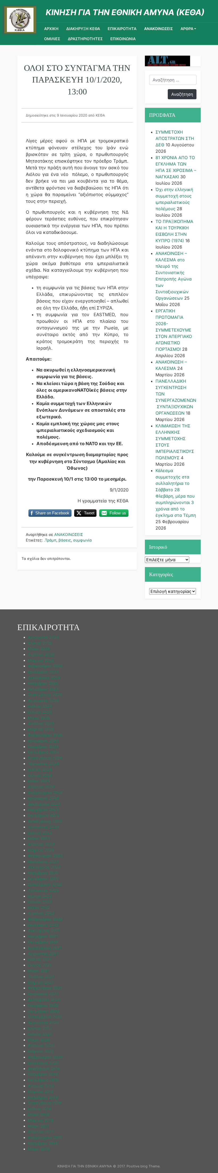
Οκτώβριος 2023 (43, 815)
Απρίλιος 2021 (41, 976)
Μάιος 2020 (39, 1040)
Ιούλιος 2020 (40, 1028)
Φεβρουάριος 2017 (45, 1137)
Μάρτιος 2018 (40, 1120)
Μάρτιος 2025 (41, 729)
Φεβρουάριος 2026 (45, 666)
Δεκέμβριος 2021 (44, 930)
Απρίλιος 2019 (41, 1086)
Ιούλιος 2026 (40, 643)
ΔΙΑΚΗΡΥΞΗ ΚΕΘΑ (83, 28)
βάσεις (64, 540)
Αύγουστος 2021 (43, 953)
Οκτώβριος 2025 (43, 689)
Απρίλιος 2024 (41, 786)
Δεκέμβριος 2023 (44, 804)
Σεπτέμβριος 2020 (45, 1016)
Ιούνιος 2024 (40, 775)
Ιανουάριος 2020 (43, 1062)
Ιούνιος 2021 (39, 965)
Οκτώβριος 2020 (43, 1011)
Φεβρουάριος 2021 (45, 988)
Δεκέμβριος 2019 (44, 1068)
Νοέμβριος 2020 (43, 1005)
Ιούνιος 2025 (40, 712)
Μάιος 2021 (38, 970)
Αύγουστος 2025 (43, 700)
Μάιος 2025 (39, 718)
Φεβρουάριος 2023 (45, 855)
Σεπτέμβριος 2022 (45, 884)
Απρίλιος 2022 (41, 913)
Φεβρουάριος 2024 (45, 792)
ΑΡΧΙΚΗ (51, 28)
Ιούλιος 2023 (40, 833)
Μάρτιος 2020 (41, 1051)
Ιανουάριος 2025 (43, 740)
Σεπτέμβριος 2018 (44, 1103)
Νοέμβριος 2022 (43, 873)
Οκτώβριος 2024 (43, 752)
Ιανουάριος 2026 (43, 672)
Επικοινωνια (123, 38)
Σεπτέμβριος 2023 (45, 821)
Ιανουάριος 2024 (43, 798)
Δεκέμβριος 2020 (44, 999)
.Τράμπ (50, 540)
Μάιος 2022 (39, 907)
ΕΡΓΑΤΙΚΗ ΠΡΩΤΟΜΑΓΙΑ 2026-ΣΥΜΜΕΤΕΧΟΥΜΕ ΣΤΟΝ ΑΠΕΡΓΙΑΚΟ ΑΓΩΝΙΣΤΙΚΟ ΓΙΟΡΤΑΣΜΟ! (174, 330)
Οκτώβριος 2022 (43, 879)
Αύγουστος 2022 (43, 890)
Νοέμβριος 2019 (43, 1074)
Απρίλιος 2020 (41, 1045)
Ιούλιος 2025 (40, 706)
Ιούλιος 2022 (40, 896)
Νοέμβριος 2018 (43, 1097)
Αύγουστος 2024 (43, 763)
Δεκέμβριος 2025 (44, 677)
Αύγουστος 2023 (43, 827)
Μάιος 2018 (38, 1114)
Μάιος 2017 (38, 1126)
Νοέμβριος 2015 (43, 1143)
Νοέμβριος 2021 (43, 936)
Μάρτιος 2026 (41, 660)
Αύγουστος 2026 (43, 637)
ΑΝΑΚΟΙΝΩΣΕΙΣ (158, 28)
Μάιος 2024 (39, 781)
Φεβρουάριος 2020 (45, 1057)
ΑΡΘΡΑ (187, 28)
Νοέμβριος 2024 (43, 746)
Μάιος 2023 (39, 838)
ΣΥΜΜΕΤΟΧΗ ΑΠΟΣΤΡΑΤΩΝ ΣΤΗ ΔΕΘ (175, 138)
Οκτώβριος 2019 (43, 1080)
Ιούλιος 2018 (39, 1108)
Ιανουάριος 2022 (43, 925)
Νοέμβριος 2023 (43, 809)
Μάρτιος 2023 (41, 850)
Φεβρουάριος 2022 (45, 919)
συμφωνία (82, 540)
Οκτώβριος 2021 (43, 942)
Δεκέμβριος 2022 (44, 867)
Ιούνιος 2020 (40, 1034)
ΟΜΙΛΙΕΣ (52, 38)
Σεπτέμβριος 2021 (44, 947)
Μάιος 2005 (39, 1149)
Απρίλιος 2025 (41, 723)
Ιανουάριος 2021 (43, 994)
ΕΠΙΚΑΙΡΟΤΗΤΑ (122, 28)
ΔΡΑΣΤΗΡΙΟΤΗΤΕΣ (85, 38)
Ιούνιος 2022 (40, 901)
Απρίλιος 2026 (41, 654)
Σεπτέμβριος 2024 (45, 758)
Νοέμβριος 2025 (43, 683)
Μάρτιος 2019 (40, 1091)
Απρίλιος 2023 (41, 844)
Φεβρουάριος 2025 (45, 735)
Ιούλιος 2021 (39, 959)
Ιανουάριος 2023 (43, 861)
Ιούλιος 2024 (40, 769)
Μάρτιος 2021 (40, 982)
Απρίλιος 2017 (41, 1131)
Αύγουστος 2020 (43, 1022)
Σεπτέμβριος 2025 (45, 694)
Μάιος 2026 (39, 648)
